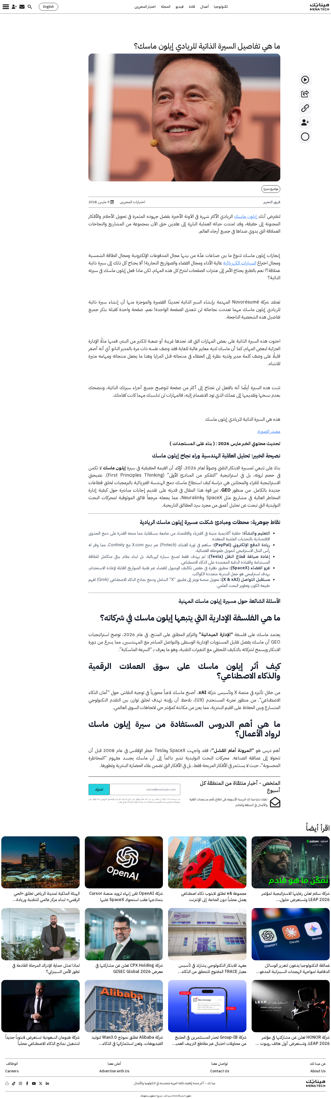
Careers (12, 1071)
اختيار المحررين (145, 6)
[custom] (47, 1083)
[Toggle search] (30, 7)
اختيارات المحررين (132, 202)
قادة (192, 6)
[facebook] (27, 1083)
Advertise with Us (114, 1071)
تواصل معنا (219, 1063)
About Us (318, 1071)
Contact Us (219, 1071)
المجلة (165, 6)
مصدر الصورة (268, 431)
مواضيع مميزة (271, 189)
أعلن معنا (114, 1063)
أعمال (204, 6)
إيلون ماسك (246, 216)
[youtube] (34, 1083)
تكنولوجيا (221, 6)
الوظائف (12, 1063)
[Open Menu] (5, 6)
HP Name (82, 783)
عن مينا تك (318, 1063)
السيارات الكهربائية (239, 262)
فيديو (180, 6)
